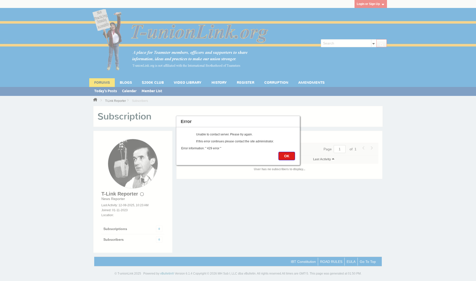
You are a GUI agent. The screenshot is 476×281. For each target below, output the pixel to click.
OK (286, 156)
